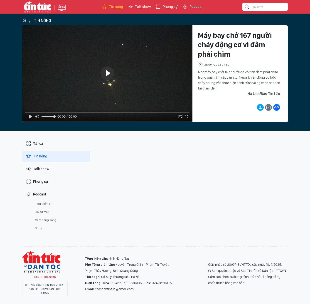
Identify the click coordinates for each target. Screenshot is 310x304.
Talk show (143, 7)
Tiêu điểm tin (43, 203)
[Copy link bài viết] (276, 107)
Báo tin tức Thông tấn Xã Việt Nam (62, 11)
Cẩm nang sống (46, 220)
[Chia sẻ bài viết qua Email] (268, 107)
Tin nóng (116, 7)
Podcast (196, 7)
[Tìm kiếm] (247, 7)
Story (38, 228)
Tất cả (38, 143)
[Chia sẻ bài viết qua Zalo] (260, 107)
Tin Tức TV (41, 262)
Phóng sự (170, 7)
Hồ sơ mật (42, 212)
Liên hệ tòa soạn (45, 277)
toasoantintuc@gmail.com (114, 289)
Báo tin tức (37, 7)
